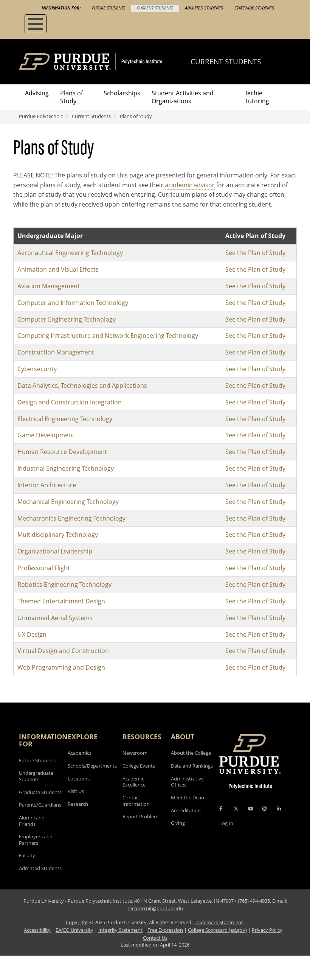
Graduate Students (40, 792)
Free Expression (165, 929)
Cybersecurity (37, 369)
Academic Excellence (134, 781)
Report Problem (140, 816)
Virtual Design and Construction (63, 651)
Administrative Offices (187, 781)
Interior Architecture (46, 485)
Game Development (45, 435)
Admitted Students (204, 8)
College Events (138, 765)
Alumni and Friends (32, 820)
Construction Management (55, 352)
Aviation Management (48, 286)
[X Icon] (237, 808)
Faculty (27, 855)
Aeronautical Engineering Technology (70, 253)
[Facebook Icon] (220, 808)
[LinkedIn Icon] (279, 808)
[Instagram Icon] (264, 808)
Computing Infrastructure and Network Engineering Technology (107, 335)
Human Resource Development (62, 452)
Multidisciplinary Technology (57, 534)
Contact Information (136, 800)
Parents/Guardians (40, 804)
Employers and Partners (36, 839)
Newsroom (134, 752)
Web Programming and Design (61, 667)
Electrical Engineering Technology (64, 419)
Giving (178, 822)
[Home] (105, 61)
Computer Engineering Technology (66, 319)
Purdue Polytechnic (41, 116)
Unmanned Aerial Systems (55, 618)
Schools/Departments (92, 765)
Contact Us (155, 937)
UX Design (31, 634)
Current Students (155, 8)
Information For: (61, 8)
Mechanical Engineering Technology (68, 501)
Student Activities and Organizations (183, 97)
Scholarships (122, 93)
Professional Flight (43, 568)
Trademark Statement (218, 922)
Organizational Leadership (54, 551)
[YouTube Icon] (250, 808)
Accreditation (186, 810)
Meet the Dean (187, 797)
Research (78, 804)
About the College (191, 752)
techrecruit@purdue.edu (155, 908)
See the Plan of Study (255, 253)
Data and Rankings (192, 765)
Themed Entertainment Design (61, 601)
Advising (37, 93)
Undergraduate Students (36, 776)
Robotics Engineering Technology (64, 584)
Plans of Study (71, 97)
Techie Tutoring (257, 97)
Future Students (109, 8)
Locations (79, 778)
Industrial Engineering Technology (65, 468)
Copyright (77, 922)
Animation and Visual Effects (58, 269)
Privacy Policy (267, 929)
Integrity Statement (120, 929)
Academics (79, 752)
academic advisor (190, 185)
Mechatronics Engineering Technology (71, 518)
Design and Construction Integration (69, 402)
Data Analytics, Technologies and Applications (82, 385)
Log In (226, 823)
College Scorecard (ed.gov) (217, 929)
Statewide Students (254, 8)
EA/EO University (74, 929)
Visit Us (76, 791)
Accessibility (37, 929)
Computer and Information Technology (72, 302)
